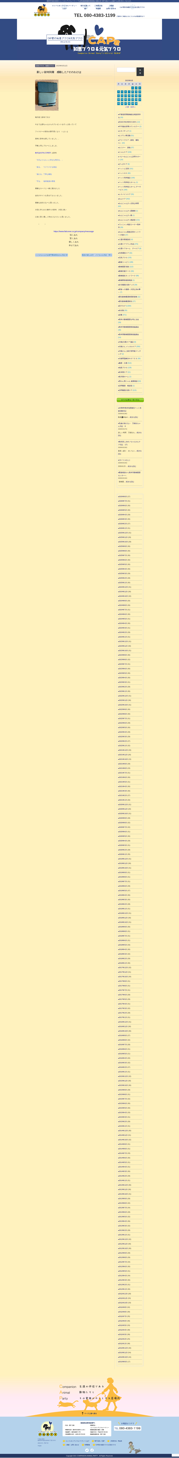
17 (140, 96)
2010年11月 (123, 1352)
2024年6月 (123, 614)
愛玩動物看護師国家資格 (128, 297)
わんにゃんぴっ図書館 (127, 211)
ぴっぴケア (123, 164)
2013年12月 (123, 1185)
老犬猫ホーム (124, 376)
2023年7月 (123, 664)
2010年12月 (123, 1348)
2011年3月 (123, 1334)
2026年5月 (123, 510)
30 (136, 103)
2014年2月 (123, 1176)
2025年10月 (123, 542)
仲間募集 (87, 1445)
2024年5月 (123, 619)
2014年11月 (123, 1135)
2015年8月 (123, 1094)
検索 (140, 71)
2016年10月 (123, 1031)
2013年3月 (123, 1226)
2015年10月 (123, 1085)
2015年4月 (123, 1112)
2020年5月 (123, 836)
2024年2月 (123, 632)
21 (129, 100)
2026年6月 (123, 505)
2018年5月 (123, 945)
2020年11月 (123, 809)
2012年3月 (123, 1280)
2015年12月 (123, 1076)
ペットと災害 (124, 169)
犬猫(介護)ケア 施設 (126, 342)
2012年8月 (123, 1257)
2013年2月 (123, 1230)
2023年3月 (123, 682)
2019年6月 (123, 886)
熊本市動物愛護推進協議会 (129, 327)
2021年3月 (123, 791)
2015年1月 (123, 1126)
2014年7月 (123, 1153)
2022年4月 (123, 732)
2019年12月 (123, 859)
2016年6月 (123, 1049)
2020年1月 (123, 854)
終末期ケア (123, 372)
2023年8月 (123, 659)
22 (133, 100)
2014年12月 (123, 1131)
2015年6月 (123, 1103)
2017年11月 (123, 972)
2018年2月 (123, 958)
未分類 (121, 310)
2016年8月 (123, 1040)
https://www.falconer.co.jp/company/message (74, 231)
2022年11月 (123, 700)
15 (133, 96)
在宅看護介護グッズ (126, 285)
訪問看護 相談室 (125, 386)
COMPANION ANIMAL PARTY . (88, 1456)
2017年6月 (123, 995)
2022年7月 (123, 718)
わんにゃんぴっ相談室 (127, 220)
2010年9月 (123, 1362)
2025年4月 (123, 569)
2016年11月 (123, 1026)
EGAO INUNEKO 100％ (128, 122)
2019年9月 (123, 872)
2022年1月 (123, 745)
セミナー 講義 (125, 147)
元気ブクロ (40, 66)
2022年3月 (123, 736)
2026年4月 (123, 515)
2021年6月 (123, 777)
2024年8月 (123, 605)
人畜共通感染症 (125, 239)
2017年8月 (123, 986)
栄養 (120, 315)
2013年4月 (123, 1221)
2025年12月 (123, 533)
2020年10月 (123, 813)
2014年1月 (123, 1180)
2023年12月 (123, 641)
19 (122, 100)
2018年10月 (123, 922)
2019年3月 (123, 899)
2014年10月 (123, 1140)
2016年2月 (123, 1067)
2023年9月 (123, 655)
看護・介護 (123, 363)
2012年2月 (123, 1284)
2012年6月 (123, 1266)
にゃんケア (123, 152)
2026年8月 (123, 496)
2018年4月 (123, 949)
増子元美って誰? (99, 1441)
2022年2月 (123, 741)
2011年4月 (123, 1330)
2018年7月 (123, 936)
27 (125, 103)
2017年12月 (123, 967)
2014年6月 (123, 1158)
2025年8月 (123, 551)
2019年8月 (123, 877)
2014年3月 (123, 1171)
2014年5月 (123, 1162)
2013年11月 (123, 1189)
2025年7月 (123, 555)
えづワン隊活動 (125, 135)
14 (129, 96)
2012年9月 (123, 1253)
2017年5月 (123, 999)
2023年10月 (123, 650)
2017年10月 (123, 977)
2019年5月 (123, 890)
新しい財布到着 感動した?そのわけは (59, 72)
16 (136, 96)
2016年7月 (123, 1044)
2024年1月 (123, 637)
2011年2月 (123, 1339)
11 (118, 96)
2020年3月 (123, 845)
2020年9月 (123, 818)
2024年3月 (123, 628)
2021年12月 (123, 750)
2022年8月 (123, 714)
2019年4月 (123, 895)
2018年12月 (123, 913)
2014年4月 (123, 1167)
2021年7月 (123, 773)
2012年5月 (123, 1271)
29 (133, 103)
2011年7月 (123, 1316)
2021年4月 (123, 786)
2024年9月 (123, 601)
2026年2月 (123, 524)
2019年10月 (123, 868)
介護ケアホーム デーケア (129, 248)
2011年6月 (123, 1321)
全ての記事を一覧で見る (130, 400)
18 (118, 100)
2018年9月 (123, 927)
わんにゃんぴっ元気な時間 (129, 203)
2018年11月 (123, 918)
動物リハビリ (124, 262)
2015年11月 (123, 1081)
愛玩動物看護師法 (125, 301)
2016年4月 (123, 1058)
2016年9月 (123, 1035)
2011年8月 (123, 1312)
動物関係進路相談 (125, 280)
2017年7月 (123, 990)
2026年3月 (123, 519)
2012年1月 (123, 1289)
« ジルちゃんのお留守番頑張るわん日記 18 (51, 255)
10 (140, 92)
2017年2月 (123, 1013)
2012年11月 (123, 1244)
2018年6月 (123, 940)
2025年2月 (123, 578)
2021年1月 (123, 800)
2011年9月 (123, 1307)
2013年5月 (123, 1217)
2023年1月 (123, 691)
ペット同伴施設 (125, 178)
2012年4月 (123, 1275)
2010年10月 (123, 1357)
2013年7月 (123, 1208)
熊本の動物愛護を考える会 (129, 319)
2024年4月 (123, 623)
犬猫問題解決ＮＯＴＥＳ (128, 358)
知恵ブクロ (49, 66)
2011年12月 (123, 1294)
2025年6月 (123, 560)
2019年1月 (123, 909)
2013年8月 (123, 1203)
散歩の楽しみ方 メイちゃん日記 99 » (97, 255)
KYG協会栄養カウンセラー (129, 126)
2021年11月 (123, 755)
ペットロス (123, 173)
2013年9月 (123, 1198)
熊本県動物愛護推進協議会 (129, 334)
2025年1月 (123, 582)
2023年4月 (123, 678)
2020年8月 (123, 823)
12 (122, 96)
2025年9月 (123, 546)
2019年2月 (123, 904)
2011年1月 (123, 1343)
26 (122, 103)
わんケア (122, 199)
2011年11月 (123, 1298)
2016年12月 (123, 1022)
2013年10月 (123, 1194)
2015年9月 (123, 1090)
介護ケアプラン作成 (126, 244)
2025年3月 (123, 573)
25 (118, 103)
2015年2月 (123, 1121)
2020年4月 (123, 841)
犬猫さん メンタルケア (127, 346)
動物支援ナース (125, 271)
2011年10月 (123, 1303)
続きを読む (134, 417)
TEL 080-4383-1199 (94, 15)
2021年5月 (123, 782)
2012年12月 (123, 1239)
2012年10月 (123, 1248)
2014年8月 (123, 1149)
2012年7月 (123, 1262)
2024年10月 (123, 596)
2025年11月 (123, 537)
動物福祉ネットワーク (127, 276)
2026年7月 (123, 501)
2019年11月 (123, 863)
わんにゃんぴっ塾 (125, 215)
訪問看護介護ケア (125, 390)
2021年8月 (123, 768)
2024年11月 (123, 591)
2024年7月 (123, 610)
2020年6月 (123, 832)
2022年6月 (123, 723)
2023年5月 (123, 673)
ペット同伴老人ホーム (127, 182)
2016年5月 (123, 1054)
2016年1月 (123, 1072)
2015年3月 (123, 1117)
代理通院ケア (124, 253)
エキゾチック (124, 131)
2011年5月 (123, 1325)
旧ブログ (122, 306)
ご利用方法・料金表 (116, 1441)
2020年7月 (123, 827)
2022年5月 (123, 727)
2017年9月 (123, 981)
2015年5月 (123, 1108)
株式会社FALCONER (43, 153)
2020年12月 (123, 804)
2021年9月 (123, 764)
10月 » (132, 107)
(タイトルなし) (124, 460)
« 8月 (127, 107)
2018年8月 (123, 931)
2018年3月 (123, 954)
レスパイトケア (125, 194)
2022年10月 (123, 705)
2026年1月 (123, 528)
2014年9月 (123, 1144)
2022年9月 (123, 709)
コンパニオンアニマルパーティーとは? (77, 1441)
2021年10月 (123, 759)
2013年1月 (123, 1235)
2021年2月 (123, 795)
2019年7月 (123, 881)
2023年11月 (123, 646)
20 (125, 100)
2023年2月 (123, 687)
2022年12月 (123, 696)
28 (129, 103)
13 (125, 96)
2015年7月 (123, 1099)
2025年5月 (123, 564)
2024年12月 (123, 587)
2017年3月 (123, 1008)
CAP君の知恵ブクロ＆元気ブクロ (106, 1445)
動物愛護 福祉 (124, 267)
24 (140, 100)
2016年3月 (123, 1063)
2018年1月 (123, 963)
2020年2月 (123, 850)
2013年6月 (123, 1212)
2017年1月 (123, 1017)
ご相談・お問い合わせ (72, 1445)
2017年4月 (123, 1004)
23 (136, 100)
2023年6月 (123, 669)
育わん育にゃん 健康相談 (128, 381)
